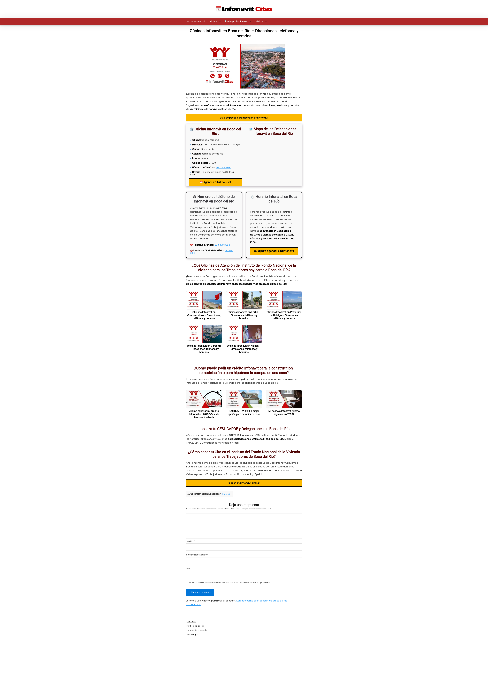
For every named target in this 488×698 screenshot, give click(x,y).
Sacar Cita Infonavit (196, 21)
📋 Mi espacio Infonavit (235, 21)
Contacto (191, 621)
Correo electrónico (197, 555)
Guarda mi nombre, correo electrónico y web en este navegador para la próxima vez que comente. (229, 583)
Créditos (259, 21)
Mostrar (226, 494)
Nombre (190, 541)
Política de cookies (196, 626)
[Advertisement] (244, 670)
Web (188, 568)
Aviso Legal (192, 634)
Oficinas (213, 21)
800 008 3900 (223, 167)
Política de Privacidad (197, 630)
